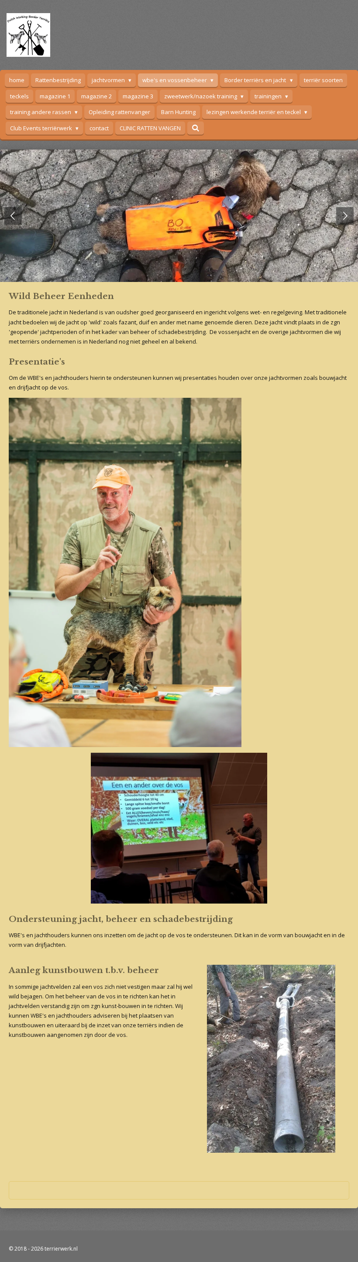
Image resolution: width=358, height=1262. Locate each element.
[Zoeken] (195, 128)
